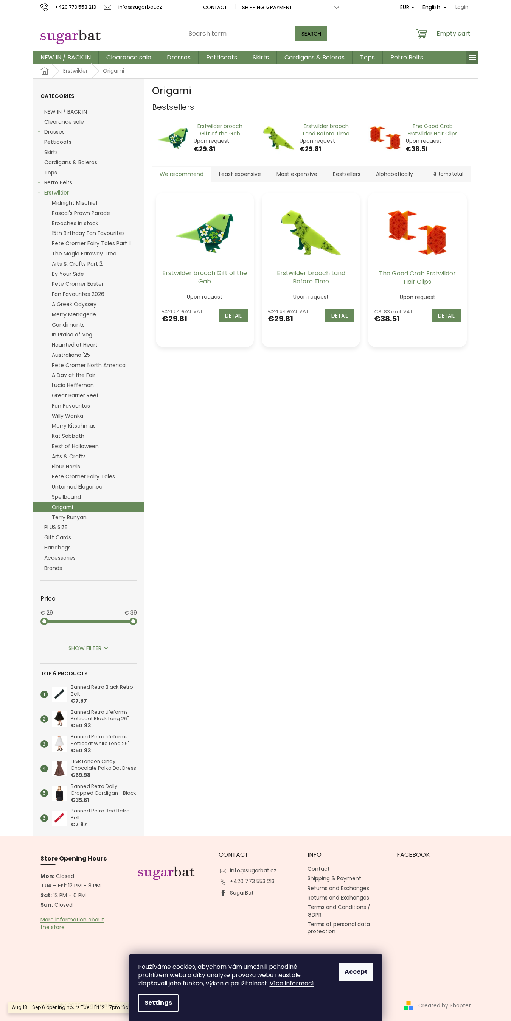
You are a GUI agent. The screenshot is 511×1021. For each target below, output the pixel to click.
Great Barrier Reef (75, 395)
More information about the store (72, 923)
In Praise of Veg (72, 334)
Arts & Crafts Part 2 (77, 264)
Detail (233, 315)
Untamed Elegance (77, 486)
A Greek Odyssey (74, 304)
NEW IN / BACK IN (65, 111)
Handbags (57, 547)
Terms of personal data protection (339, 927)
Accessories (60, 558)
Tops (50, 172)
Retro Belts (58, 182)
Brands (53, 568)
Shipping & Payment (267, 7)
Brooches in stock (75, 223)
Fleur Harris (66, 466)
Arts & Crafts (69, 456)
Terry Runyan (69, 517)
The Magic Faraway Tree (84, 253)
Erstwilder (56, 192)
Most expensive (296, 174)
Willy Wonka (67, 416)
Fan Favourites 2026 (78, 294)
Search (311, 33)
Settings (158, 1002)
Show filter (84, 648)
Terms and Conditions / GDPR (339, 910)
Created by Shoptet (444, 1005)
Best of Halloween (75, 446)
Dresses (54, 131)
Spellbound (66, 497)
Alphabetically (394, 174)
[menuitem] (65, 57)
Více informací (292, 983)
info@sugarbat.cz (253, 870)
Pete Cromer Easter (78, 284)
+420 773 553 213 (252, 881)
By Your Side (68, 274)
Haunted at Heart (75, 345)
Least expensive (240, 174)
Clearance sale (64, 122)
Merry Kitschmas (74, 426)
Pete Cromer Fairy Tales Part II (91, 243)
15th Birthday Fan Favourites (88, 233)
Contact (215, 7)
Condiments (68, 324)
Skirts (51, 152)
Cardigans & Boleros (70, 162)
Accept (356, 971)
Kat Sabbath (68, 436)
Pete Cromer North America (89, 365)
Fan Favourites (71, 405)
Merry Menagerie (74, 314)
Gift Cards (57, 537)
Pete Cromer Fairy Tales (83, 476)
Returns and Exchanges (338, 888)
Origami (62, 507)
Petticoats (57, 142)
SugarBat (242, 892)
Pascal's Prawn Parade (81, 213)
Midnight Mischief (75, 203)
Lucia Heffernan (73, 385)
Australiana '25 (71, 355)
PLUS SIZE (55, 527)
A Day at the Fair (73, 375)
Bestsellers (346, 174)
